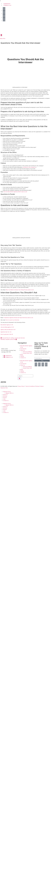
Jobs (4, 399)
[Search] (19, 378)
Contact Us (23, 357)
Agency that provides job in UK (8, 329)
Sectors (5, 397)
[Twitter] (4, 12)
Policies (22, 356)
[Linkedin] (4, 16)
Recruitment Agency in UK (7, 324)
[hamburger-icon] (1, 35)
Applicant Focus (7, 391)
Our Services (23, 348)
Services (5, 396)
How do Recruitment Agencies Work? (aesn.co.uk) (15, 191)
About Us (22, 350)
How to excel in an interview (12, 320)
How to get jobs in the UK (7, 334)
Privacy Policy (21, 386)
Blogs (21, 354)
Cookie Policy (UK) (27, 353)
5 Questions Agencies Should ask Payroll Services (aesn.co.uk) (18, 317)
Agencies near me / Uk (6, 332)
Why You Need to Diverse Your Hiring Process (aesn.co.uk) (20, 289)
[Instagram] (4, 19)
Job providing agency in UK (7, 327)
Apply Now (2, 38)
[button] (25, 359)
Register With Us (9, 393)
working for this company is (29, 167)
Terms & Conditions (30, 386)
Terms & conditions (27, 351)
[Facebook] (4, 9)
